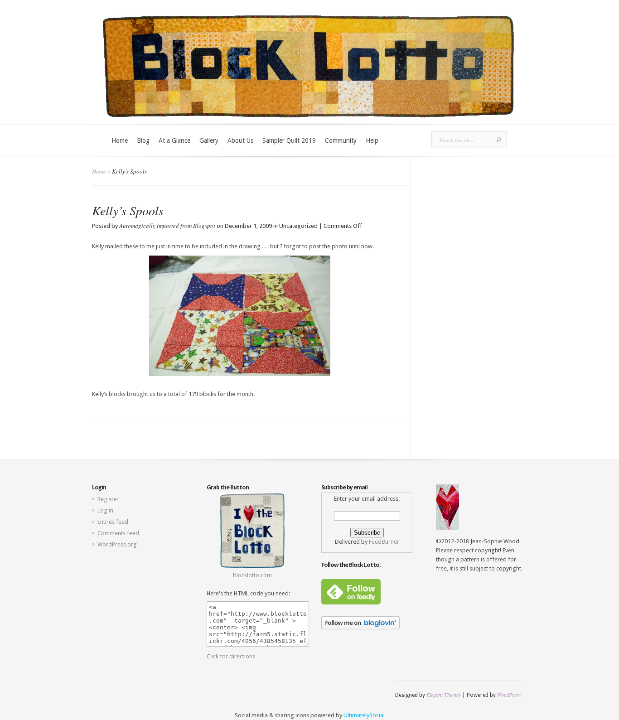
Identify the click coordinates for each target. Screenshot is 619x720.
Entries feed (112, 521)
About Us (240, 140)
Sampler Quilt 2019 (289, 140)
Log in (105, 510)
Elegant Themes (443, 694)
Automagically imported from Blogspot (167, 226)
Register (108, 499)
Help (372, 140)
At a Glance (174, 140)
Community (341, 140)
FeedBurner (384, 541)
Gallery (208, 140)
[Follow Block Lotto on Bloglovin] (360, 627)
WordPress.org (117, 544)
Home (119, 140)
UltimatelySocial (364, 715)
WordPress (509, 694)
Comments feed (118, 533)
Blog (143, 140)
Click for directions (231, 656)
